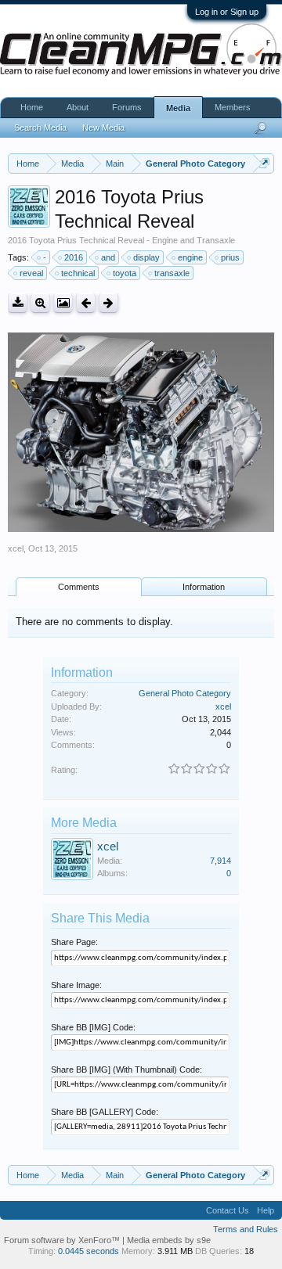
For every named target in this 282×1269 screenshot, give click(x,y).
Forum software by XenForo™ (63, 1240)
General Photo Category (185, 693)
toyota (124, 273)
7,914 (220, 860)
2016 (73, 257)
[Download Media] (17, 303)
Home (31, 107)
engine (190, 257)
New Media (103, 127)
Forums (127, 107)
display (146, 257)
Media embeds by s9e (169, 1240)
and (108, 257)
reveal (31, 273)
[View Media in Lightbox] (63, 303)
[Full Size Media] (40, 303)
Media (178, 108)
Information (204, 586)
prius (230, 257)
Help (265, 1210)
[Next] (108, 303)
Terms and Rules (245, 1229)
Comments (78, 586)
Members (233, 107)
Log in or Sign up (226, 11)
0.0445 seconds (88, 1251)
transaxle (172, 273)
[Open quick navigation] (264, 163)
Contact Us (227, 1210)
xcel (16, 548)
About (78, 107)
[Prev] (86, 303)
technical (78, 273)
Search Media (40, 127)
